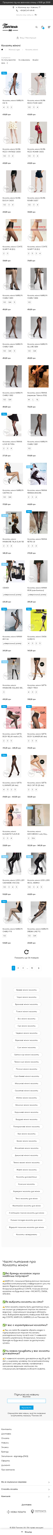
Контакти (6, 1429)
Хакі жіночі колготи (26, 1134)
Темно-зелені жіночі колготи (26, 1163)
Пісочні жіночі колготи (26, 1069)
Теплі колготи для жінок (26, 1199)
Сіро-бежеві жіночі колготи (26, 1076)
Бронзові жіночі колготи (26, 1004)
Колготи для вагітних (26, 1177)
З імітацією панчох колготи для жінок (26, 1213)
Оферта (5, 1461)
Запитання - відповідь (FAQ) (14, 1456)
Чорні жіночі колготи (26, 997)
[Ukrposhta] (38, 1512)
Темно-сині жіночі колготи (26, 1062)
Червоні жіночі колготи (26, 1033)
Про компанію (8, 1470)
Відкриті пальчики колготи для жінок (26, 1227)
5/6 (33, 838)
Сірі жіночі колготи (27, 1026)
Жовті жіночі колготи (26, 1170)
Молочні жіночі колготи (26, 1105)
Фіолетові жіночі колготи (26, 1148)
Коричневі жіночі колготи (26, 1112)
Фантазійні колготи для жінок (26, 1206)
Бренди (5, 1452)
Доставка (6, 1434)
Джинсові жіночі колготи (26, 1155)
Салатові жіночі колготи (26, 1091)
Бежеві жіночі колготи (26, 990)
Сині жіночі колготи (26, 1047)
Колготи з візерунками (26, 1234)
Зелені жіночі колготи (26, 1141)
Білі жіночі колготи (26, 1019)
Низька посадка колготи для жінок (27, 1220)
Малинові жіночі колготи (26, 1083)
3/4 (9, 302)
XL (37, 400)
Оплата (5, 1438)
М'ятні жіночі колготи (26, 1098)
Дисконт (5, 1465)
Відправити (27, 1408)
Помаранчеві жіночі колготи (26, 1127)
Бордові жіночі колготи (26, 1119)
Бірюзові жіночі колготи (26, 1040)
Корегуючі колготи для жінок (26, 1191)
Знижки (4, 1447)
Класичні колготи (26, 1184)
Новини (5, 1443)
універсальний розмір (12, 595)
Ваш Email (26, 1397)
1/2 (29, 107)
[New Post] (16, 1512)
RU (36, 15)
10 (32, 968)
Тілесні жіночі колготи (26, 1012)
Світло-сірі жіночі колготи (26, 1055)
